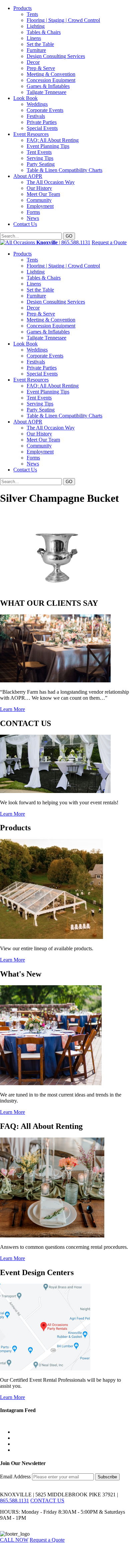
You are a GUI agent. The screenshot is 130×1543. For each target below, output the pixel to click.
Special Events (42, 128)
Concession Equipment (51, 80)
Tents (32, 14)
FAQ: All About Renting (53, 140)
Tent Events (39, 152)
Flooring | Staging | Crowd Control (63, 20)
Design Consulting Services (56, 56)
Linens (34, 38)
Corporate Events (45, 110)
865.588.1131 (14, 1500)
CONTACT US (47, 1500)
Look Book (25, 98)
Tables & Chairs (44, 32)
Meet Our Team (43, 194)
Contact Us (25, 224)
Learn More (12, 709)
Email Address (16, 1476)
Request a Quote (109, 242)
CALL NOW (14, 1540)
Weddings (37, 104)
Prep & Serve (41, 68)
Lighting (36, 26)
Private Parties (42, 122)
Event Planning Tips (48, 146)
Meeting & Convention (51, 74)
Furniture (36, 50)
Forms (33, 212)
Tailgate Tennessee (46, 92)
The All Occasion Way (51, 182)
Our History (39, 188)
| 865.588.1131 (63, 242)
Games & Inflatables (48, 86)
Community (39, 200)
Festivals (36, 116)
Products (22, 8)
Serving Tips (40, 158)
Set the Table (40, 44)
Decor (33, 62)
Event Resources (31, 134)
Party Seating (41, 164)
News (33, 218)
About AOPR (27, 176)
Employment (40, 206)
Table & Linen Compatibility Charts (64, 170)
